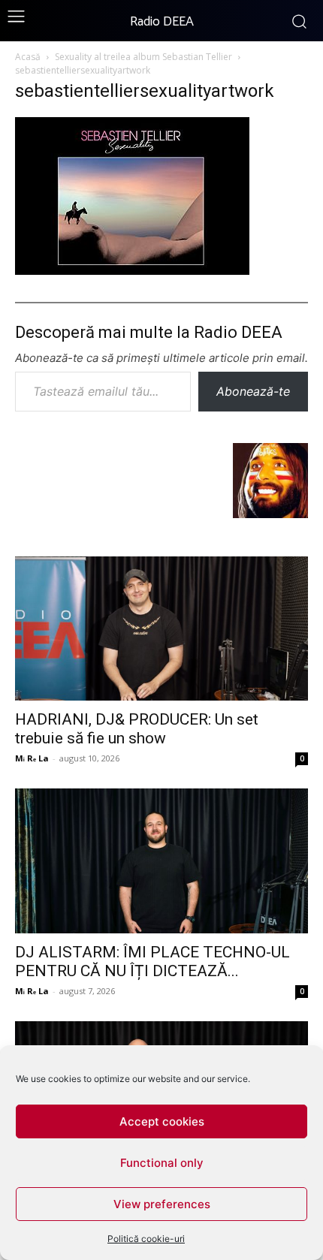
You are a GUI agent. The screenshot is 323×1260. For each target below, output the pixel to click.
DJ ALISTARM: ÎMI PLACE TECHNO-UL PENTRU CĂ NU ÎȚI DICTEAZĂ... (152, 961)
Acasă (28, 56)
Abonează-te (253, 391)
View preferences (161, 1204)
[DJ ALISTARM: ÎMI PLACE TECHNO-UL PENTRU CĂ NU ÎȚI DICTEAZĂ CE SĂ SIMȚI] (161, 860)
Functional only (162, 1163)
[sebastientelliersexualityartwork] (132, 270)
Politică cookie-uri (146, 1238)
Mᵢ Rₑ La (32, 758)
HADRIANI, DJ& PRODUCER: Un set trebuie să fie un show (136, 728)
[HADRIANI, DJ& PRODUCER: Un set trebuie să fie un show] (161, 628)
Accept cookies (161, 1121)
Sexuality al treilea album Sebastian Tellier (143, 56)
